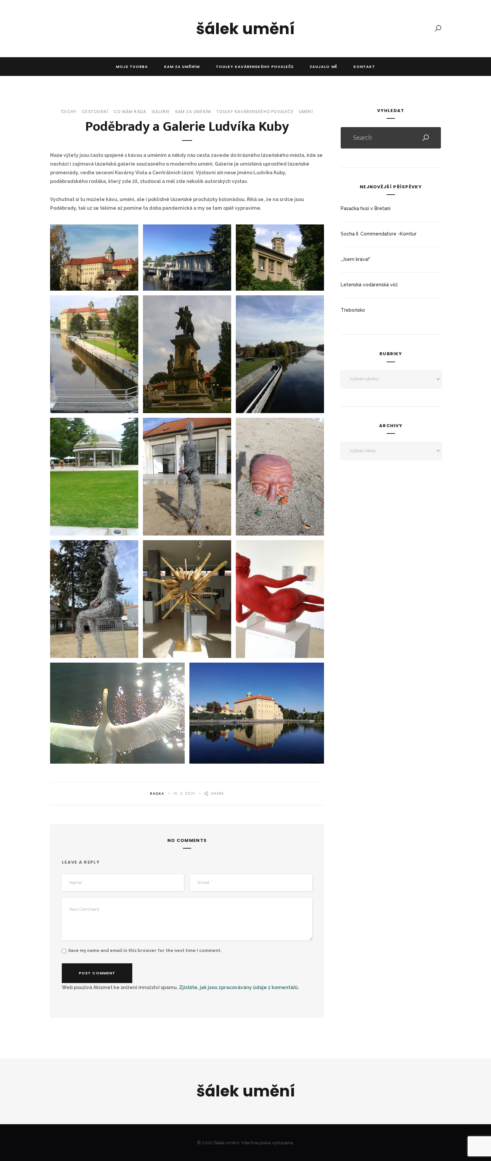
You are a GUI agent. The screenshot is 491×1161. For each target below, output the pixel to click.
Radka (157, 793)
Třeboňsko (353, 310)
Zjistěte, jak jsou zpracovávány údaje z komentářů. (239, 987)
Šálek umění (245, 28)
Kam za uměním (182, 66)
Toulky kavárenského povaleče (255, 66)
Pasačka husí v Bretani (365, 208)
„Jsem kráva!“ (355, 259)
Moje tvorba (132, 66)
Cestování (95, 111)
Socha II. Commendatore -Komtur (379, 233)
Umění (306, 111)
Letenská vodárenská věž (369, 284)
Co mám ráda (130, 111)
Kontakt (364, 66)
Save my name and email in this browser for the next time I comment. (145, 950)
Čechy (68, 111)
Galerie (161, 111)
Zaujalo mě (323, 66)
